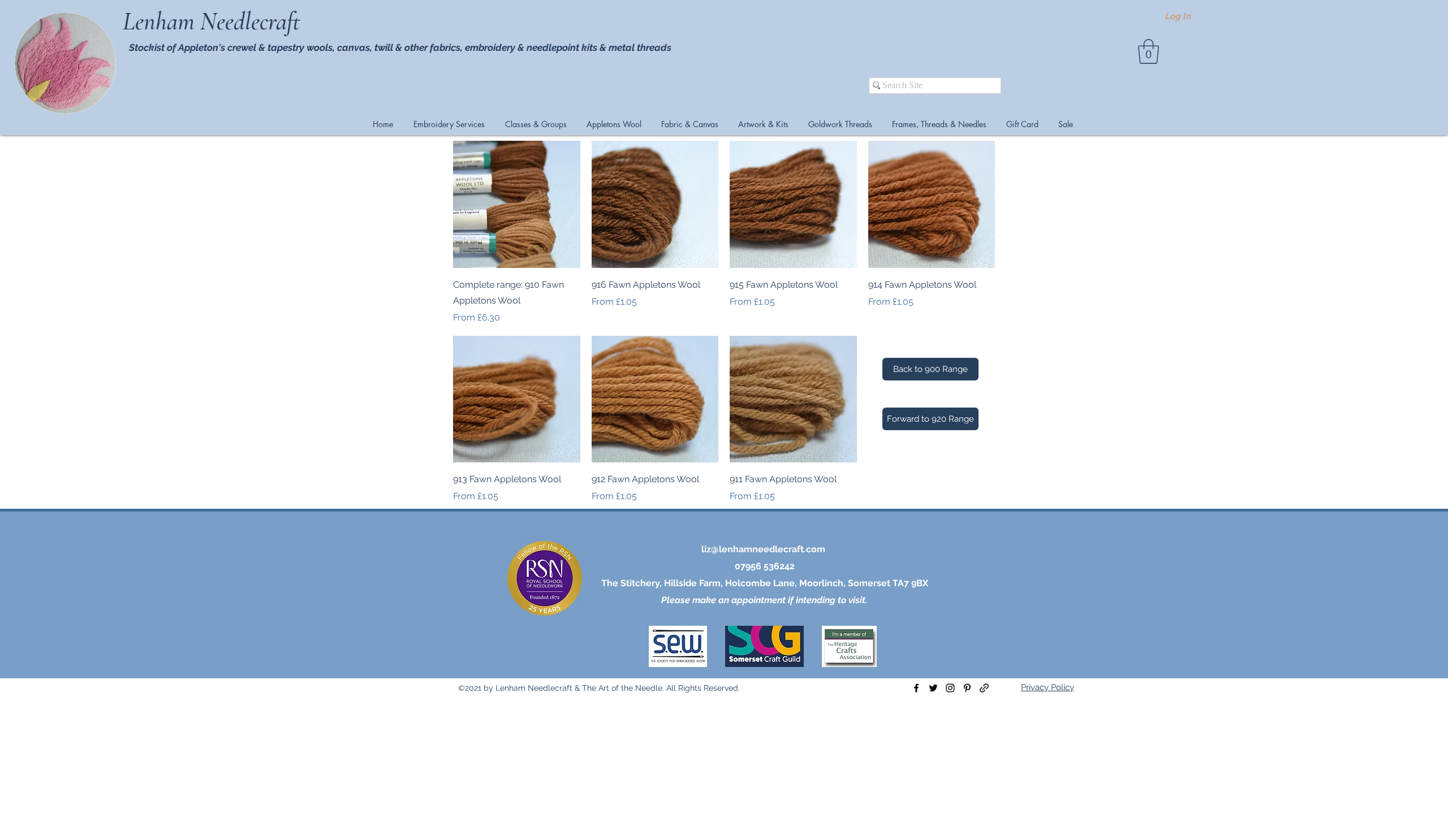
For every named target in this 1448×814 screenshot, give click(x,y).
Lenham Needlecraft (214, 21)
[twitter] (933, 688)
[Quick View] (516, 204)
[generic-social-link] (984, 688)
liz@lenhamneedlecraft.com (763, 549)
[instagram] (950, 688)
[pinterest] (967, 688)
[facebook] (916, 688)
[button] (1148, 51)
